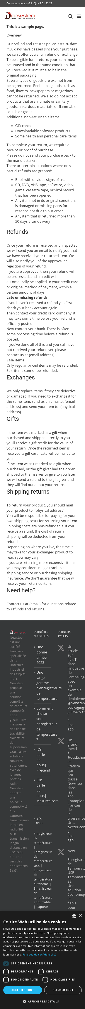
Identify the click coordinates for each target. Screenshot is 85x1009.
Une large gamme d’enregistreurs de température (42, 685)
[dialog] (42, 960)
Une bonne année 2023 (41, 655)
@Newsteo (76, 703)
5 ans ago (71, 835)
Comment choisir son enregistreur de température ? (42, 724)
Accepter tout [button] (23, 990)
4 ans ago (71, 725)
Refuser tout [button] (63, 990)
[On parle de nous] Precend (42, 760)
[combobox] (74, 916)
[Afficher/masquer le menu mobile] (79, 16)
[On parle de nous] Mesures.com (42, 790)
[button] (42, 1001)
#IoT (72, 659)
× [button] (80, 915)
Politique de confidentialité (39, 954)
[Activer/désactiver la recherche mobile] (70, 16)
